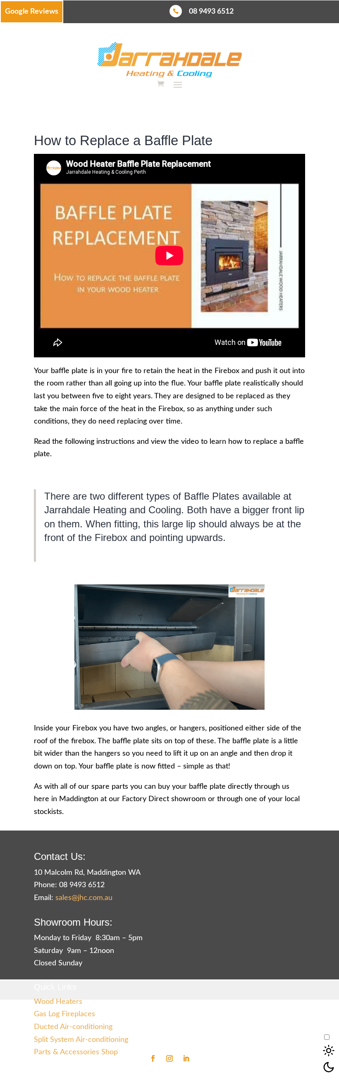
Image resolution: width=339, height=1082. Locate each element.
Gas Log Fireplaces (64, 1014)
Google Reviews (31, 11)
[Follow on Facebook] (153, 1058)
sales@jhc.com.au (83, 898)
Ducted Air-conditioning (73, 1027)
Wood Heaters (58, 1001)
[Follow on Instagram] (169, 1058)
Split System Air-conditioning (81, 1040)
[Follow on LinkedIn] (186, 1058)
